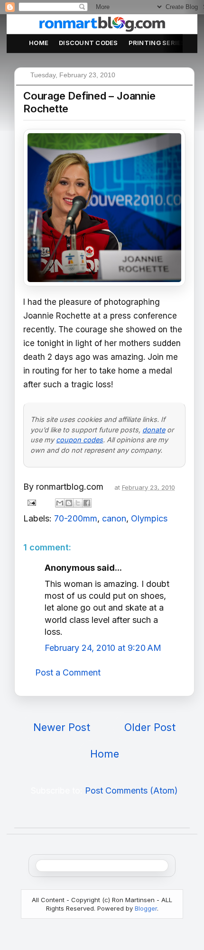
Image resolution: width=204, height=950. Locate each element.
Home (38, 42)
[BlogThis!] (69, 503)
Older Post (150, 727)
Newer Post (61, 727)
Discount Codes (88, 42)
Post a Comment (68, 672)
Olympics (149, 518)
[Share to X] (78, 503)
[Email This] (60, 503)
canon (114, 518)
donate (153, 430)
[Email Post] (30, 502)
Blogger (146, 908)
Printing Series (157, 42)
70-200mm (75, 518)
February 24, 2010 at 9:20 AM (103, 648)
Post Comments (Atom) (131, 790)
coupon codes (79, 440)
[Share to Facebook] (87, 503)
